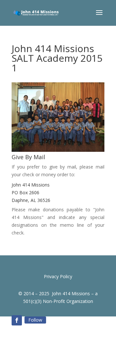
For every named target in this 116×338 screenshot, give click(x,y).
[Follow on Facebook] (17, 320)
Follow (35, 320)
